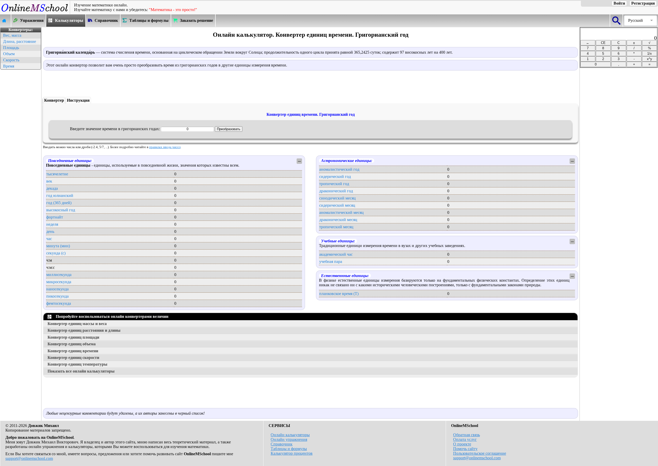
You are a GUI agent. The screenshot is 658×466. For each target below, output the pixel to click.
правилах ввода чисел (164, 147)
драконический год (336, 191)
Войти (619, 3)
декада (52, 188)
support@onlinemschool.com (29, 458)
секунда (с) (56, 253)
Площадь (11, 47)
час (49, 238)
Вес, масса (12, 35)
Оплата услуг (465, 439)
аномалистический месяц (341, 212)
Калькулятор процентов (292, 453)
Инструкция (78, 100)
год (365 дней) (58, 203)
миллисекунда (58, 274)
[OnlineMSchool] (35, 11)
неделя (52, 224)
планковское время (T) (339, 293)
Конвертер (54, 100)
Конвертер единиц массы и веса (77, 323)
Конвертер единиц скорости (73, 357)
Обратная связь (466, 435)
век (49, 181)
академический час (336, 254)
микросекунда (58, 282)
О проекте (462, 444)
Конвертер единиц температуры (77, 364)
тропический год (334, 184)
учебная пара (330, 261)
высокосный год (60, 210)
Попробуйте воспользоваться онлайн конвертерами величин (111, 316)
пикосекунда (57, 296)
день (50, 231)
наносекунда (57, 289)
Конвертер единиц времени (73, 351)
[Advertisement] (20, 148)
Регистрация (643, 3)
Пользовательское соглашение (479, 453)
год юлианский (59, 195)
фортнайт (54, 217)
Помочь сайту (465, 448)
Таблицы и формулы (289, 448)
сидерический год (335, 176)
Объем (9, 54)
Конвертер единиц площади (73, 337)
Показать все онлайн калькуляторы (81, 371)
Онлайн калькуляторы (290, 435)
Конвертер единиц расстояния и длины (84, 330)
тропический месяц (336, 227)
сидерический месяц (337, 205)
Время (8, 66)
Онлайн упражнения (289, 439)
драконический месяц (338, 219)
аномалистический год (339, 169)
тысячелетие (57, 174)
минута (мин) (58, 246)
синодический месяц (337, 198)
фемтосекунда (58, 303)
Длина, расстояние (19, 41)
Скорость (11, 60)
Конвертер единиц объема (72, 344)
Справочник (282, 444)
